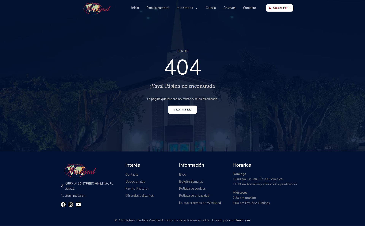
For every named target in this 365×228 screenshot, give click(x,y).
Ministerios (185, 8)
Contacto (249, 8)
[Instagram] (70, 204)
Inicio (135, 8)
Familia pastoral (158, 8)
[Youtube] (78, 204)
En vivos (229, 8)
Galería (211, 8)
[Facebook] (63, 204)
